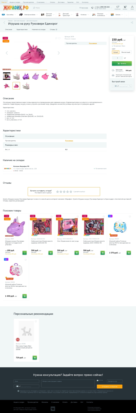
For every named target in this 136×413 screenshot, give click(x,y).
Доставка (61, 2)
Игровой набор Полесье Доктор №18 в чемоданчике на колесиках (15, 286)
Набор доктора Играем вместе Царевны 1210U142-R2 (42, 242)
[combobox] (115, 86)
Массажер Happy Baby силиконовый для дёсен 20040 (24, 347)
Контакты (85, 2)
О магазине (41, 2)
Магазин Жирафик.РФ (21, 166)
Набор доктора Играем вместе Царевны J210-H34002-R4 (94, 242)
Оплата (52, 2)
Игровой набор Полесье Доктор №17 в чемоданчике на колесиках (119, 243)
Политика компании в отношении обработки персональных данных (94, 409)
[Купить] (24, 253)
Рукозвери (93, 43)
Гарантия (70, 2)
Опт (77, 2)
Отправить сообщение (109, 386)
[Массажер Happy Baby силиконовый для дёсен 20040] (26, 331)
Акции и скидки (15, 2)
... (126, 15)
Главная (4, 2)
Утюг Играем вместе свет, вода (68, 241)
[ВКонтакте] (53, 408)
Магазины (45, 402)
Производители (28, 2)
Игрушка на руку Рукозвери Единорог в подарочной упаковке (14, 243)
